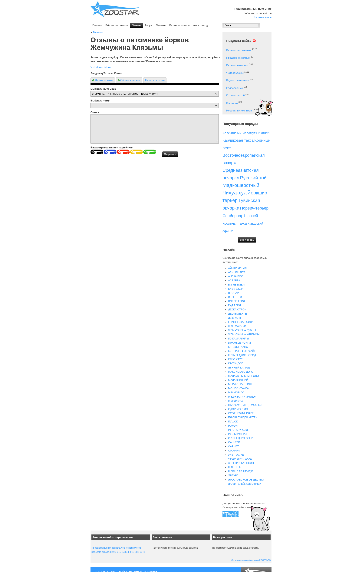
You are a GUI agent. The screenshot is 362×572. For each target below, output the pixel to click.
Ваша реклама (162, 537)
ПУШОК (233, 421)
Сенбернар (232, 215)
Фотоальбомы (235, 72)
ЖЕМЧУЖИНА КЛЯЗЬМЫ (243, 334)
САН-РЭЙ (234, 442)
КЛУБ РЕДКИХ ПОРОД (242, 355)
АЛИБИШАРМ (236, 272)
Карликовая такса (238, 140)
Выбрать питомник (103, 88)
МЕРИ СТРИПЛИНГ (240, 384)
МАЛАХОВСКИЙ (238, 380)
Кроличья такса (234, 223)
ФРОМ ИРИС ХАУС (240, 458)
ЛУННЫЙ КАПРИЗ (239, 367)
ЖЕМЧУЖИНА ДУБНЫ (242, 330)
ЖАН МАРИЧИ (237, 326)
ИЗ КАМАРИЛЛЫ (238, 338)
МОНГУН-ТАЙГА (238, 388)
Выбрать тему (100, 100)
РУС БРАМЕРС (237, 433)
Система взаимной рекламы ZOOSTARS (251, 560)
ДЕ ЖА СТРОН (237, 309)
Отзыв (94, 112)
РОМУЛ (233, 425)
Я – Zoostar (115, 9)
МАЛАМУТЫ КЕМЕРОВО (243, 375)
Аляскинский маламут (238, 133)
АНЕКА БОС (235, 276)
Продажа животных (238, 57)
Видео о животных (237, 80)
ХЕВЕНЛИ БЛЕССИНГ (241, 463)
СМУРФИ (234, 450)
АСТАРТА (234, 280)
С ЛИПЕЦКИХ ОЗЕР (240, 438)
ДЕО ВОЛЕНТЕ (237, 313)
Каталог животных (237, 65)
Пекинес (262, 133)
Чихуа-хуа (234, 193)
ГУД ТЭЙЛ (234, 305)
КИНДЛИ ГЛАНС (238, 346)
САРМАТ (233, 446)
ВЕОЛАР (233, 292)
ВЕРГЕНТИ (235, 297)
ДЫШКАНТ (234, 317)
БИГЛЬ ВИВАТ (237, 284)
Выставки (232, 102)
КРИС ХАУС (235, 359)
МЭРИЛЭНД (235, 400)
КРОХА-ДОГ (235, 363)
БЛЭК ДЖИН (236, 288)
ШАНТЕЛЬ (234, 467)
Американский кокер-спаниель (112, 537)
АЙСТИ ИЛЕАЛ (237, 267)
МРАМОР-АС (236, 392)
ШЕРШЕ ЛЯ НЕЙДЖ (240, 471)
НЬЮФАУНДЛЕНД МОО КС (245, 404)
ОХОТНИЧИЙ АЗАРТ (241, 413)
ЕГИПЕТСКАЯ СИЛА (240, 321)
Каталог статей (235, 95)
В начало (98, 32)
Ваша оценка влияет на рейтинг (111, 147)
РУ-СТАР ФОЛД (238, 429)
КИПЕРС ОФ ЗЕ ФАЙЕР (242, 350)
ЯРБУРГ (233, 475)
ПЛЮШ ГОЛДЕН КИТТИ (242, 417)
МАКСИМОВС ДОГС (240, 371)
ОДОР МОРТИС (238, 409)
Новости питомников (239, 110)
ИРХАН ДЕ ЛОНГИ (239, 342)
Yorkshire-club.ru (100, 67)
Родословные (234, 87)
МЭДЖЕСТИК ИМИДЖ (242, 396)
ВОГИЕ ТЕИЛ (236, 301)
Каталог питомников (238, 50)
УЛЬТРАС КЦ (236, 454)
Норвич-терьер (254, 208)
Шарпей (251, 216)
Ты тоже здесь (263, 17)
